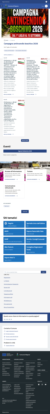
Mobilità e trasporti (30, 368)
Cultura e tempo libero (19, 373)
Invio (43, 272)
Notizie (39, 362)
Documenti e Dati (6, 375)
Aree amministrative (6, 364)
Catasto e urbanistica (18, 371)
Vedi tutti (25, 211)
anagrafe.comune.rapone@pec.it (9, 400)
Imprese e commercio (30, 366)
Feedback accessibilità (30, 402)
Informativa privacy (30, 395)
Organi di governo (6, 362)
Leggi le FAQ (17, 384)
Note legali (28, 397)
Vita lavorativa (29, 378)
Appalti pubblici (17, 368)
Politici (3, 369)
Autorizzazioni (17, 369)
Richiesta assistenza (18, 393)
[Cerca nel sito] (46, 6)
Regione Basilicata (5, 1)
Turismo (27, 376)
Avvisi (39, 366)
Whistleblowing (29, 407)
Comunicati (40, 364)
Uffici (3, 366)
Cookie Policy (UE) (30, 393)
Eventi (39, 375)
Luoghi (39, 373)
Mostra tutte (25, 140)
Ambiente (16, 364)
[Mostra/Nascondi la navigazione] (1, 6)
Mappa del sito (5, 412)
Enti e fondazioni (6, 368)
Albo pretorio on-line (30, 388)
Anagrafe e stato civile (19, 366)
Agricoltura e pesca (18, 362)
